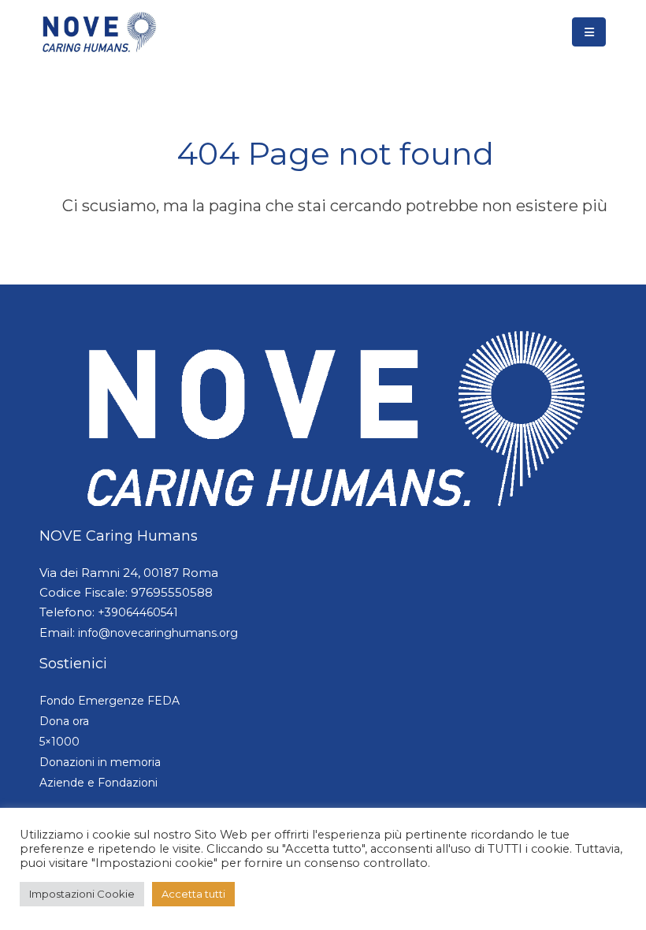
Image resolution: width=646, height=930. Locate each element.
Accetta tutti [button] (193, 893)
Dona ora (64, 721)
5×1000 (59, 742)
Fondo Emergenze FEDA (109, 701)
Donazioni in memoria (100, 762)
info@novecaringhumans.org (158, 633)
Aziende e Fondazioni (98, 783)
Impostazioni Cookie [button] (82, 893)
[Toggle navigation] (589, 31)
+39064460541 (138, 612)
